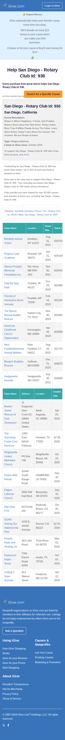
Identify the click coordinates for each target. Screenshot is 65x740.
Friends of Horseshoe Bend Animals (13, 300)
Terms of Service (12, 698)
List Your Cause (44, 652)
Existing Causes (44, 657)
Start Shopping (11, 667)
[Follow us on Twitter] (4, 725)
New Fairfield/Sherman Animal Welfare (14, 348)
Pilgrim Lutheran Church (9, 494)
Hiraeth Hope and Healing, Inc (11, 542)
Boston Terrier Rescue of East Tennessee (10, 414)
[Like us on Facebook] (8, 725)
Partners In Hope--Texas (10, 559)
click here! (24, 154)
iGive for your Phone (14, 663)
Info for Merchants (12, 689)
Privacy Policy (10, 694)
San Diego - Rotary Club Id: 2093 (41, 214)
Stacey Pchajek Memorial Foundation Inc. (13, 270)
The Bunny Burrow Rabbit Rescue (12, 315)
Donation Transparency (16, 684)
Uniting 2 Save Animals (9, 576)
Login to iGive (52, 5)
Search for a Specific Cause (43, 94)
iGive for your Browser (15, 658)
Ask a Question (14, 631)
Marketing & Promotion (48, 662)
